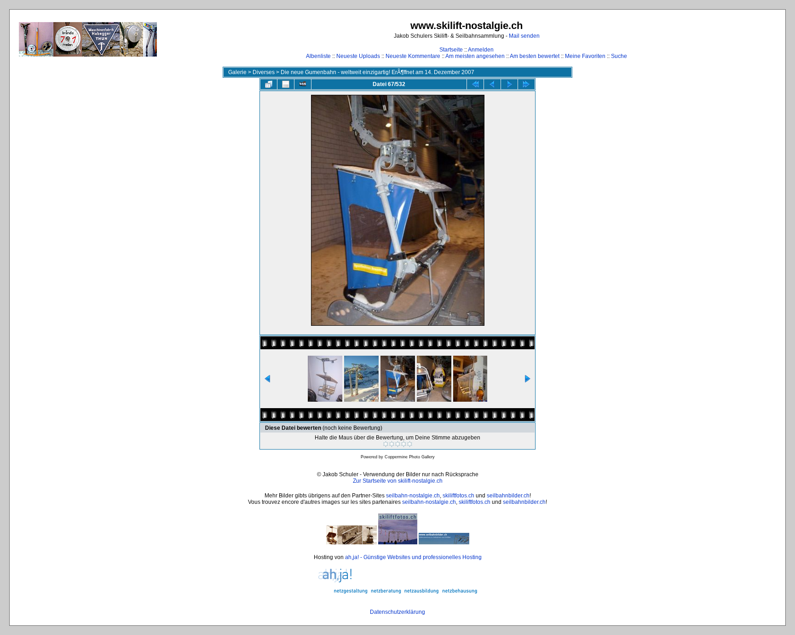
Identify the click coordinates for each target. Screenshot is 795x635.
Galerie (237, 72)
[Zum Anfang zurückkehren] (475, 84)
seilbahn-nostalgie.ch (413, 495)
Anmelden (481, 49)
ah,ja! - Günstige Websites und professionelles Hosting (413, 557)
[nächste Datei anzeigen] (509, 84)
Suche (619, 56)
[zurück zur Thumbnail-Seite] (268, 84)
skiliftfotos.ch (458, 495)
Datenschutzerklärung (397, 612)
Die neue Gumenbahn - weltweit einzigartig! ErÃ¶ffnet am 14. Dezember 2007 (377, 72)
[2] (392, 444)
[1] (386, 444)
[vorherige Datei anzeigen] (492, 84)
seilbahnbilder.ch (508, 495)
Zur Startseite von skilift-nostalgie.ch (398, 481)
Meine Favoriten (585, 56)
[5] (410, 444)
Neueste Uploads (358, 56)
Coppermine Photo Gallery (410, 457)
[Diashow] (302, 84)
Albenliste (318, 56)
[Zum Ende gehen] (526, 84)
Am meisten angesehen (475, 56)
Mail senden (524, 36)
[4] (404, 444)
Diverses (264, 72)
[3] (398, 444)
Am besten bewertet (534, 56)
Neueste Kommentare (413, 56)
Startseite (451, 49)
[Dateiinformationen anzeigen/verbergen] (285, 84)
